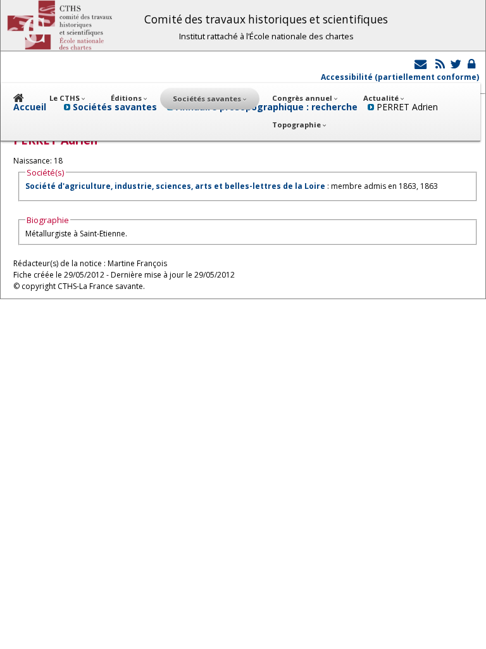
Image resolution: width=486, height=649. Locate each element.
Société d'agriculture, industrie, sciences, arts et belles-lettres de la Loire (175, 186)
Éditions (127, 98)
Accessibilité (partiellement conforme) (400, 77)
